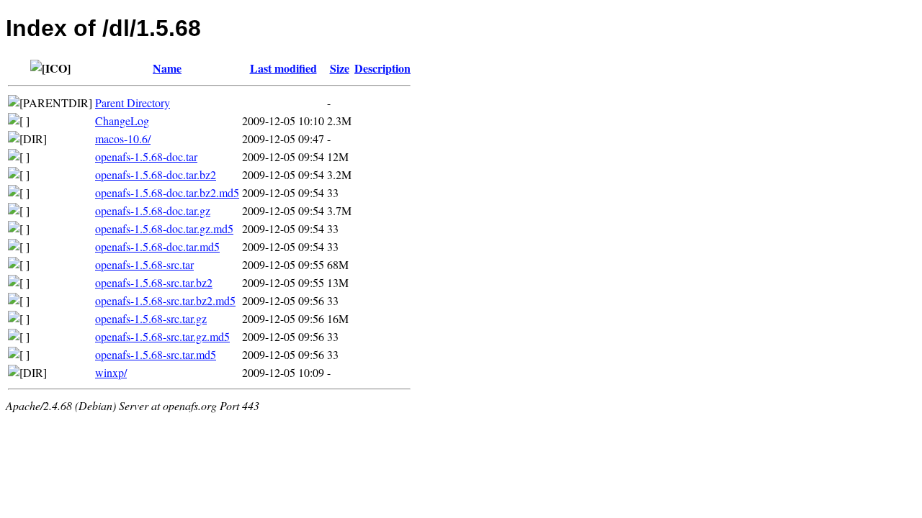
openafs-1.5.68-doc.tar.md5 (157, 246)
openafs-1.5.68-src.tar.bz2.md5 (165, 300)
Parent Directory (132, 102)
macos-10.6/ (123, 138)
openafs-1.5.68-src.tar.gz (151, 318)
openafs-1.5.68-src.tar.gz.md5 (162, 336)
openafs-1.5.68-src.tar (144, 264)
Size (339, 68)
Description (382, 68)
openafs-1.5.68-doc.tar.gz (152, 210)
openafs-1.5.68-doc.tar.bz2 (155, 174)
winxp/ (111, 372)
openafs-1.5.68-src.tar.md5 (155, 354)
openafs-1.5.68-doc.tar (146, 156)
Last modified (283, 68)
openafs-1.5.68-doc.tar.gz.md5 (164, 228)
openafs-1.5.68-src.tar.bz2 (153, 282)
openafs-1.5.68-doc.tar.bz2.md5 (167, 192)
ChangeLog (122, 120)
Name (167, 68)
